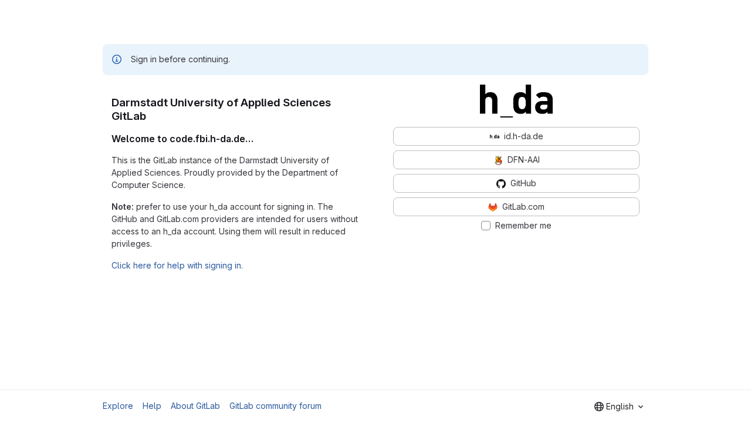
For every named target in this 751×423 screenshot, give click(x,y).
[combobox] (618, 407)
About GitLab (195, 406)
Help (152, 406)
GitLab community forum (275, 406)
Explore (118, 406)
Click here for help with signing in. (177, 265)
